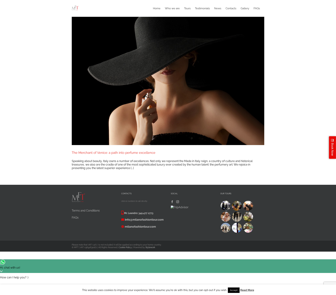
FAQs (75, 217)
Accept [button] (233, 290)
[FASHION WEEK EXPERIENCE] (225, 205)
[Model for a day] (237, 216)
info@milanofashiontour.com (144, 219)
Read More (247, 290)
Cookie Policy (125, 247)
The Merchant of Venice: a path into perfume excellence (113, 152)
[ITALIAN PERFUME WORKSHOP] (237, 227)
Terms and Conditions (86, 210)
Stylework (150, 247)
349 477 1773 (145, 213)
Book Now (333, 149)
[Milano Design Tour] (248, 216)
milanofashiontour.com (140, 226)
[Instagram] (177, 201)
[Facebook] (172, 201)
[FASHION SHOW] (237, 205)
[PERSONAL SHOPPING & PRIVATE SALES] (225, 227)
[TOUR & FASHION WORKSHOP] (248, 227)
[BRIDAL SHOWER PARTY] (248, 205)
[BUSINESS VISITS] (225, 216)
